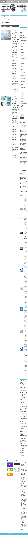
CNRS (25, 406)
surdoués (22, 450)
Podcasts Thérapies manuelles (23, 97)
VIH (24, 454)
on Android (9, 470)
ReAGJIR (22, 447)
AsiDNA (24, 387)
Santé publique (21, 19)
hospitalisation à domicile (24, 496)
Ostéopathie (23, 443)
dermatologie (23, 408)
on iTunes (9, 466)
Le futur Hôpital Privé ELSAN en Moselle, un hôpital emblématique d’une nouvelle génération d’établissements (15, 41)
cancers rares (22, 399)
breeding (22, 395)
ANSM (22, 384)
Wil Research (23, 528)
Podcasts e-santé (24, 47)
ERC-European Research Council (23, 411)
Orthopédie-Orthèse (24, 513)
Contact (18, 1)
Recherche (4, 19)
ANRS (21, 382)
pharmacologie (23, 445)
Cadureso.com (10, 1)
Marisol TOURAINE (23, 506)
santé (22, 449)
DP (13, 54)
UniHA (21, 454)
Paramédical (4, 16)
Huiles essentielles (23, 498)
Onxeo (21, 437)
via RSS (9, 475)
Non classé (23, 13)
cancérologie (23, 401)
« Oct (15, 474)
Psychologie (21, 16)
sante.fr (26, 447)
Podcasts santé (12, 16)
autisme (22, 389)
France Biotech (23, 415)
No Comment (15, 58)
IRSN (25, 425)
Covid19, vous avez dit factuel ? (26, 211)
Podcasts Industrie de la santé (23, 59)
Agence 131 (23, 380)
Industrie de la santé (15, 13)
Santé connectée (11, 19)
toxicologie (22, 452)
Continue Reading (14, 90)
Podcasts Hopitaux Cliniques (22, 54)
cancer (22, 397)
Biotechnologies (5, 13)
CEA (21, 402)
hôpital (21, 425)
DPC (21, 409)
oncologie (25, 435)
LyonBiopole (23, 426)
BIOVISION (22, 394)
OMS (22, 435)
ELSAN (23, 409)
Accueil (3, 1)
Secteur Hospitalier (6, 22)
